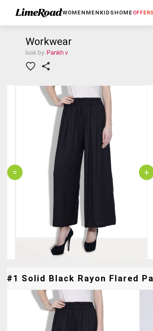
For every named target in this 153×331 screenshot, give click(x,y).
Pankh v (57, 52)
